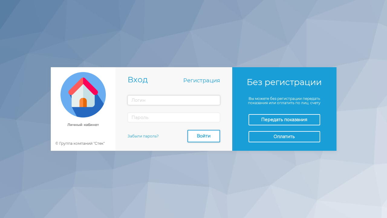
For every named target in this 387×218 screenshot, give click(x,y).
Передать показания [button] (284, 119)
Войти (204, 136)
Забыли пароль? (143, 136)
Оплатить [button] (284, 136)
